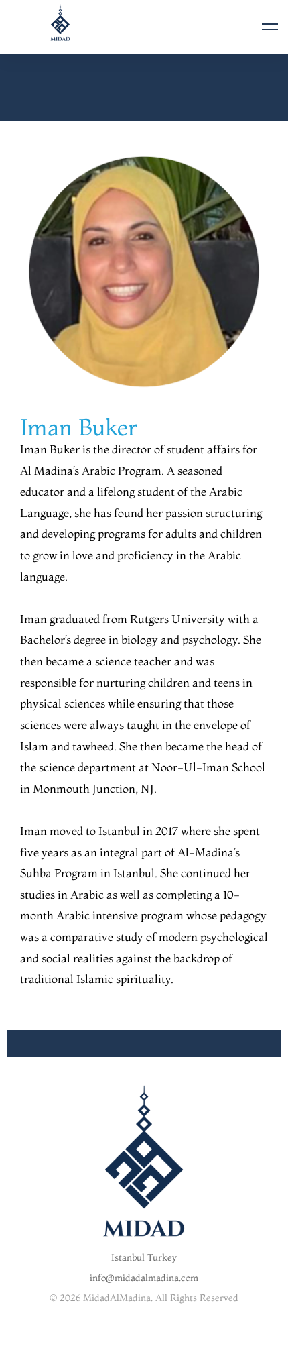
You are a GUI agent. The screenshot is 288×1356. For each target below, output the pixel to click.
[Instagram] (144, 1343)
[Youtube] (164, 1343)
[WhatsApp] (185, 1343)
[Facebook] (102, 1343)
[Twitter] (123, 1343)
